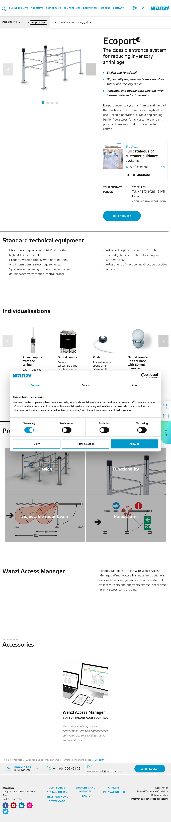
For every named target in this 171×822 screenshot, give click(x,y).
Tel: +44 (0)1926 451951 (149, 191)
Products (37, 8)
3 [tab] (52, 103)
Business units (18, 8)
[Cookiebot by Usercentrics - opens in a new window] (143, 375)
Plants (85, 796)
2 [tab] (47, 103)
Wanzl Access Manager (84, 713)
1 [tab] (43, 102)
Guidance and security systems (42, 760)
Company (118, 8)
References (90, 8)
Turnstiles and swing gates (74, 22)
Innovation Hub (114, 792)
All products (38, 22)
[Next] (91, 69)
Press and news (57, 797)
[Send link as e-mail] (163, 167)
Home (6, 760)
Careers (105, 8)
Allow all (134, 443)
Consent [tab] (35, 385)
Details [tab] (85, 385)
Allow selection (86, 443)
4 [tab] (57, 103)
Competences (72, 8)
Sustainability (57, 792)
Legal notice (161, 788)
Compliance (57, 788)
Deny (37, 443)
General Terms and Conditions (152, 792)
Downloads (57, 801)
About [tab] (135, 385)
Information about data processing (149, 799)
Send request (122, 216)
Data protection (159, 795)
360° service (53, 8)
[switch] (66, 430)
